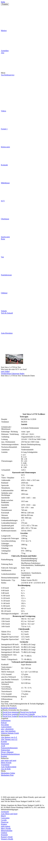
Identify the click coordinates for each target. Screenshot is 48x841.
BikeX (3, 816)
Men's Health (6, 828)
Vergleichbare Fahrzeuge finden (12, 374)
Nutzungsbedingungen (9, 748)
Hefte (3, 2)
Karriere (4, 756)
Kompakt (4, 165)
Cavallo (4, 820)
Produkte (5, 4)
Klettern (4, 824)
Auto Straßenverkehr (8, 767)
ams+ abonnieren (7, 729)
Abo (2, 53)
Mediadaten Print (7, 775)
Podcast (4, 723)
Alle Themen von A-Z (9, 739)
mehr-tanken (5, 826)
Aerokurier (5, 812)
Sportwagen (5, 237)
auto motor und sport (8, 760)
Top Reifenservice (7, 75)
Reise (3, 239)
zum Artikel (5, 371)
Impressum (5, 744)
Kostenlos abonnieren (9, 708)
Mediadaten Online (8, 773)
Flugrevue (4, 822)
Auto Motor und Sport (9, 814)
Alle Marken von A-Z (9, 737)
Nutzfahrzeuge (6, 275)
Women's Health (7, 839)
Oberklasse (5, 219)
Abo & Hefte (6, 769)
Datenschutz (5, 750)
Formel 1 (4, 129)
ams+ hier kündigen (8, 731)
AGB (3, 746)
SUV (3, 201)
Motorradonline (6, 831)
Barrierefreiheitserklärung (10, 754)
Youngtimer (5, 765)
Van (2, 257)
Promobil (4, 835)
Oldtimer (4, 293)
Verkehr (4, 311)
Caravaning (5, 818)
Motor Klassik (6, 763)
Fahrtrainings (6, 720)
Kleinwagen (5, 147)
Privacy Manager (7, 752)
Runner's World (6, 837)
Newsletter (5, 725)
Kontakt (4, 742)
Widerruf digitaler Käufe (10, 733)
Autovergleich (6, 727)
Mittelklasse (5, 183)
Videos (3, 111)
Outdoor (4, 833)
